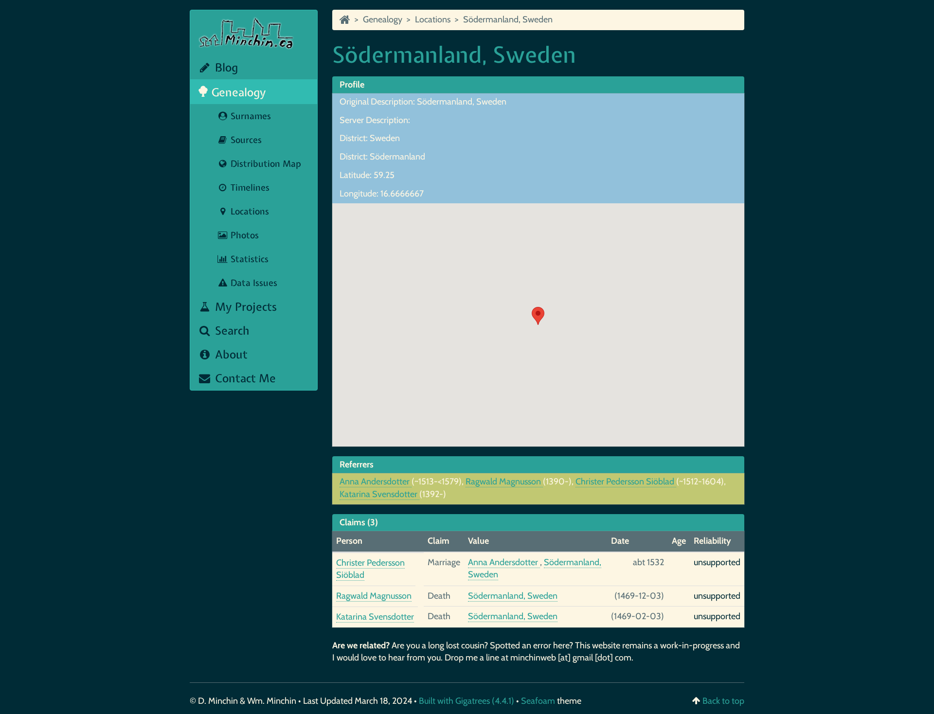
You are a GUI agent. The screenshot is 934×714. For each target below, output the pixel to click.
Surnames (249, 116)
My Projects (244, 306)
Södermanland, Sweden (508, 19)
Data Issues (252, 283)
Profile (352, 84)
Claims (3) (359, 522)
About (230, 354)
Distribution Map (264, 164)
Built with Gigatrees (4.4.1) (466, 701)
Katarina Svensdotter (379, 494)
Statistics (248, 259)
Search (231, 330)
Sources (245, 140)
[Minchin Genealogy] (345, 19)
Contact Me (244, 378)
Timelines (248, 187)
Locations (248, 211)
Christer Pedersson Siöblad (625, 481)
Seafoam (539, 701)
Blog (225, 67)
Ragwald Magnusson (504, 481)
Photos (243, 235)
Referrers (357, 464)
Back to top (723, 701)
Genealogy (237, 92)
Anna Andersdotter (376, 481)
